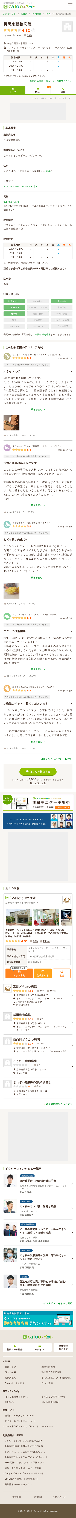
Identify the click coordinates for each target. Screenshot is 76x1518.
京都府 (24, 14)
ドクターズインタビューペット (20, 1421)
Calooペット (9, 14)
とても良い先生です (16, 539)
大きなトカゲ (12, 371)
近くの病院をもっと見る (59, 1104)
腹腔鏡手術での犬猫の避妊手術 (38, 1180)
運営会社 (16, 1497)
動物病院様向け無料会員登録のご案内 (24, 1446)
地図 (63, 92)
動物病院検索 (48, 1367)
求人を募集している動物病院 (56, 1377)
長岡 (48, 14)
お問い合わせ (59, 1497)
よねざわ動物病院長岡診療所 (32, 1082)
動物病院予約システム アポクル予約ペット (26, 1457)
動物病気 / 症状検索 (52, 1372)
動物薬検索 (10, 1377)
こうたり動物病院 (25, 1060)
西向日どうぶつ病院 (26, 1039)
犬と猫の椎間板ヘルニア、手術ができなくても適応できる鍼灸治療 (43, 1231)
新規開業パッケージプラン (18, 1484)
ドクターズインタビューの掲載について (25, 1452)
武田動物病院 (22, 1014)
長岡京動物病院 (18, 24)
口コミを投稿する (40, 771)
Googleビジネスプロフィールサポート (24, 1473)
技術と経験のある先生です (20, 462)
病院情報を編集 (43, 334)
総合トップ (10, 1367)
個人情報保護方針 (51, 1402)
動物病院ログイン (63, 1347)
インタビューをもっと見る (57, 1303)
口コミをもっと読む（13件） (56, 759)
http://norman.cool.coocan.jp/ (20, 186)
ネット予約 (19, 975)
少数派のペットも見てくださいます (26, 703)
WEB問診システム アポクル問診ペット (24, 1462)
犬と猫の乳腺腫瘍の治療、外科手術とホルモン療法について (43, 1257)
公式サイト (43, 975)
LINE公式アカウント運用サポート (22, 1479)
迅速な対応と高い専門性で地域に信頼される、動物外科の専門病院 (43, 1283)
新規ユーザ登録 (15, 1349)
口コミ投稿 (47, 1383)
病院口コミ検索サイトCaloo (19, 1415)
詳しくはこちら (38, 783)
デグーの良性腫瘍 (15, 631)
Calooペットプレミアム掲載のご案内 (24, 1441)
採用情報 (38, 1497)
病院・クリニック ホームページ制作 (23, 1468)
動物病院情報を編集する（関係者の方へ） (51, 81)
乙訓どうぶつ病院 (24, 898)
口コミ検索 (10, 1372)
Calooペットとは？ (15, 1383)
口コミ (42, 89)
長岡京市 (36, 14)
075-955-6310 (11, 202)
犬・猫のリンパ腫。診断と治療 (38, 1206)
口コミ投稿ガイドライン (17, 1396)
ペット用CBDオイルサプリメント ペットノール (29, 1426)
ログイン (39, 1349)
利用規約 (9, 1402)
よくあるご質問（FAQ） (54, 1396)
